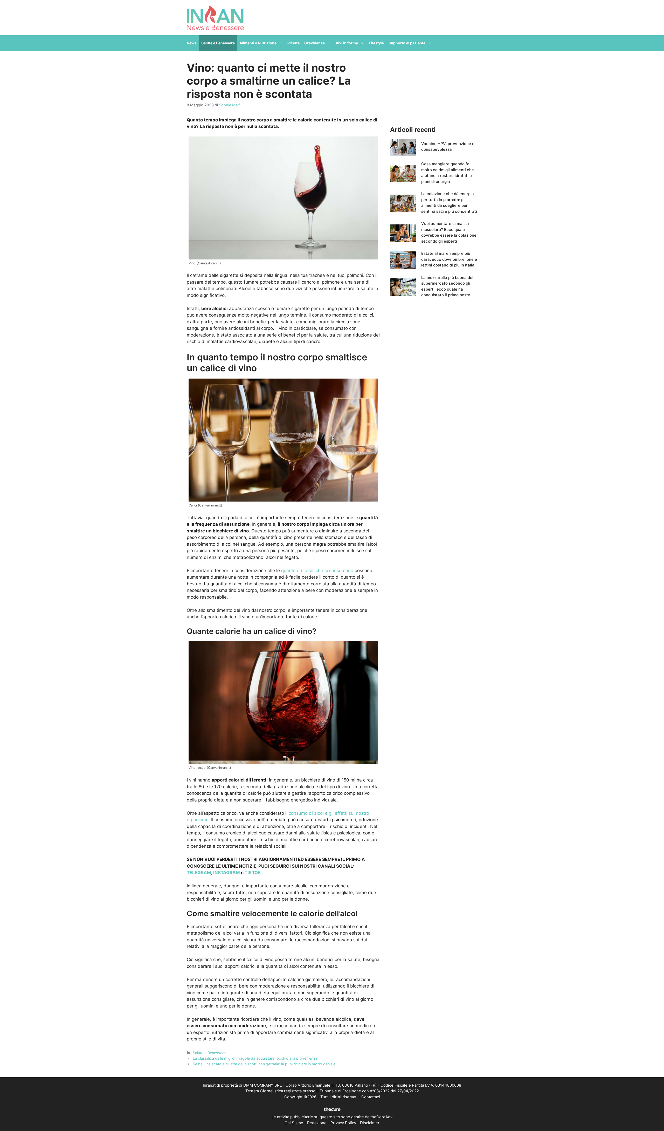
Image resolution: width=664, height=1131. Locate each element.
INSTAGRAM (226, 872)
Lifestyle (376, 43)
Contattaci (370, 1096)
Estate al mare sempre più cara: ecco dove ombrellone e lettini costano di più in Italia (449, 259)
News (192, 43)
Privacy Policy (343, 1122)
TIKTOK (253, 872)
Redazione (317, 1122)
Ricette (293, 43)
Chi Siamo (294, 1122)
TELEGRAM (199, 872)
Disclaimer (369, 1122)
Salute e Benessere (218, 43)
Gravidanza (314, 43)
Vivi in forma (347, 43)
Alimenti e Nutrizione (257, 43)
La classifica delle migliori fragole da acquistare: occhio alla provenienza (255, 1058)
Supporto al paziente (407, 43)
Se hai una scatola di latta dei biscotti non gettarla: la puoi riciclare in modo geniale (264, 1064)
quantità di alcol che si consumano (316, 570)
